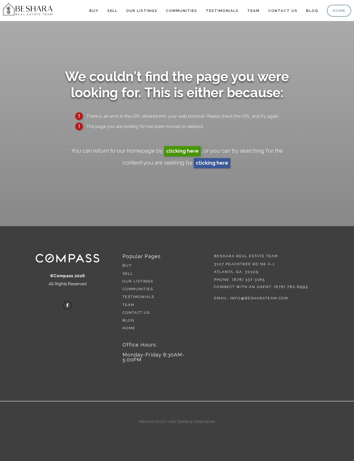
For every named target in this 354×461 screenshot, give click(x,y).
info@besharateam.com (259, 298)
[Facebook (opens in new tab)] (67, 305)
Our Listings (141, 11)
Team (253, 11)
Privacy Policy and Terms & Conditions (177, 422)
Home (339, 11)
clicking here (182, 151)
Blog (312, 11)
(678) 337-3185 (248, 279)
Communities (181, 11)
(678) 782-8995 (291, 287)
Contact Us (283, 11)
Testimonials (222, 11)
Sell (112, 11)
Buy (94, 11)
